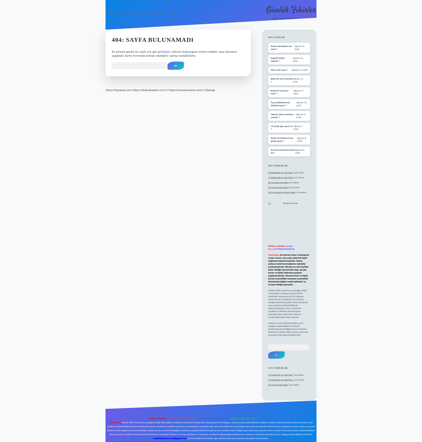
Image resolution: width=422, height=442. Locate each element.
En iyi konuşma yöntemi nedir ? (282, 192)
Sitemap (210, 90)
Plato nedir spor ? (279, 70)
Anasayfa (110, 14)
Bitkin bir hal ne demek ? (281, 80)
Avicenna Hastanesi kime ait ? (283, 151)
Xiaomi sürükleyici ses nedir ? (281, 47)
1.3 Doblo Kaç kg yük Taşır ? (281, 172)
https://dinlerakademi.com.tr (150, 90)
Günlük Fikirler (291, 10)
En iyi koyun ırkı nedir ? (278, 182)
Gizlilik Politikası (126, 14)
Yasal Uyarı (143, 14)
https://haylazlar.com (119, 90)
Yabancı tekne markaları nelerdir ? (282, 116)
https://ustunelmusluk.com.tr (186, 90)
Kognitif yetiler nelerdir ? (278, 59)
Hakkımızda (157, 14)
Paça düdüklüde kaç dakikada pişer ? (280, 104)
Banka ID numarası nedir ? (279, 92)
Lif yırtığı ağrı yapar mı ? (281, 127)
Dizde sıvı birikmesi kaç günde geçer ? (282, 139)
